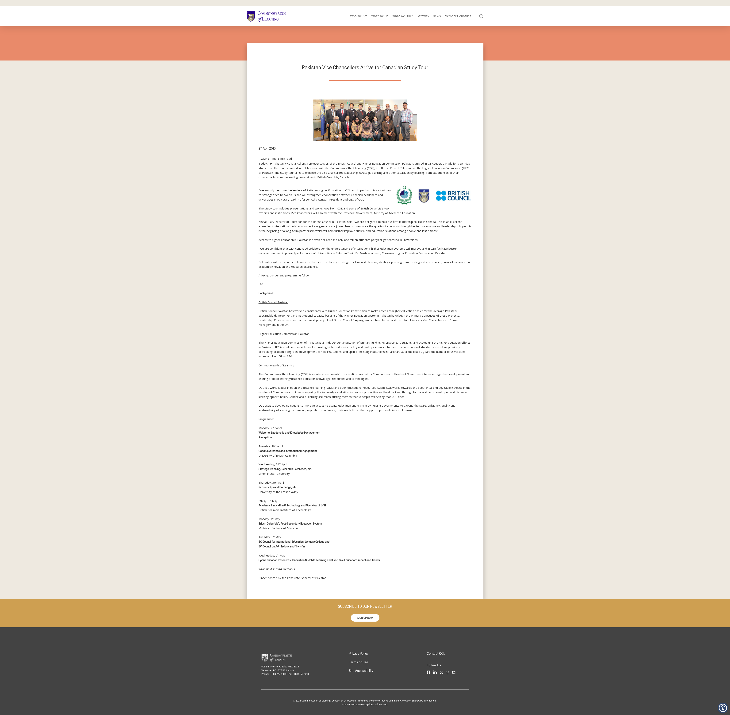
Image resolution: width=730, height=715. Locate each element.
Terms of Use (358, 662)
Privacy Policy (358, 653)
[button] (365, 618)
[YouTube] (453, 672)
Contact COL (436, 653)
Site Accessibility (361, 671)
